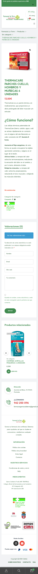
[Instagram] (33, 5)
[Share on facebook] (13, 199)
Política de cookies (19, 447)
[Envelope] (22, 543)
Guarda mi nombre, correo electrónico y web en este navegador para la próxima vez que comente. (19, 300)
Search (19, 570)
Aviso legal (19, 454)
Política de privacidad (19, 451)
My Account (6, 570)
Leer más (14, 371)
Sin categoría (16, 197)
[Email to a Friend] (15, 199)
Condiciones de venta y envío (19, 468)
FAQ (19, 471)
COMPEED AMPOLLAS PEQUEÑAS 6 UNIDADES (16, 362)
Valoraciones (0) (14, 226)
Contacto (19, 457)
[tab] (19, 227)
